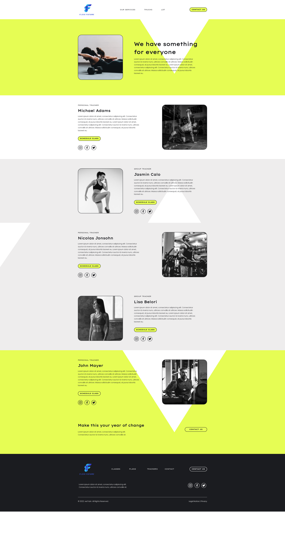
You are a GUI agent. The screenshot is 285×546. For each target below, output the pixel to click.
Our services (127, 9)
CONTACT (169, 469)
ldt (163, 9)
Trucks (148, 9)
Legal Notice (194, 501)
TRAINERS (152, 469)
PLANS (132, 469)
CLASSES (115, 469)
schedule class (89, 138)
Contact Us (198, 10)
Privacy (204, 501)
